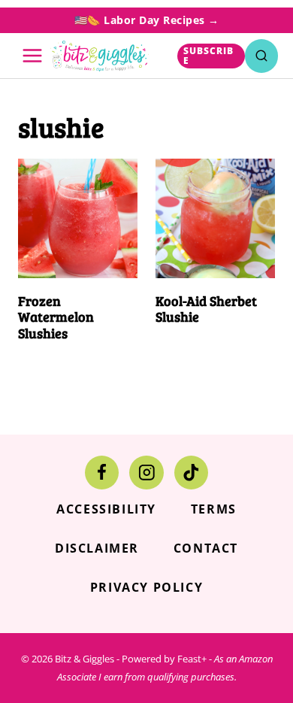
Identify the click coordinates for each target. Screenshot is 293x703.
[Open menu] (32, 56)
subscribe (208, 55)
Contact (206, 548)
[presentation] (77, 218)
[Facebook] (102, 472)
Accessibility (106, 509)
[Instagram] (146, 472)
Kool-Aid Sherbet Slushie (206, 309)
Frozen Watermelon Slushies (56, 317)
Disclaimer (97, 548)
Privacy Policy (146, 587)
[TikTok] (191, 472)
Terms (214, 509)
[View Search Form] (261, 55)
